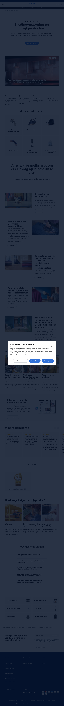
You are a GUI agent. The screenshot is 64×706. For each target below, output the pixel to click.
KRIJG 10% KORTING (19, 365)
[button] (56, 330)
